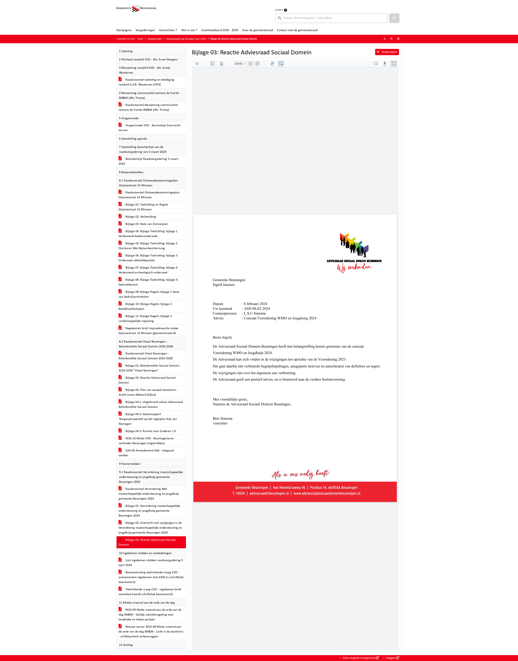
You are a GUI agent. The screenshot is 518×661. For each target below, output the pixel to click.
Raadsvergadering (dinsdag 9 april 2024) (186, 39)
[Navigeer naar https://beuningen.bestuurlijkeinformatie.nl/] (136, 15)
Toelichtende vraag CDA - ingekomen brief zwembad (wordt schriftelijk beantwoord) (150, 592)
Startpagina (124, 30)
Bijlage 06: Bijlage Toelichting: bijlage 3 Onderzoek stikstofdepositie (148, 258)
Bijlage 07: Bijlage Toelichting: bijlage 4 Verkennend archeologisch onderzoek (148, 270)
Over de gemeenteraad (257, 30)
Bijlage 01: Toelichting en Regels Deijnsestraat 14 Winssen (143, 207)
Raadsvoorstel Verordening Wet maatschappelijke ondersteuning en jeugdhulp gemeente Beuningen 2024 (149, 493)
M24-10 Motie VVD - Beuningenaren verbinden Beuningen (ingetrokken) (146, 441)
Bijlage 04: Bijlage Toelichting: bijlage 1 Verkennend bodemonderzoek (148, 234)
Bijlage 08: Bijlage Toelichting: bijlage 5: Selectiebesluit (148, 282)
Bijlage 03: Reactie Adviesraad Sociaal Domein (147, 542)
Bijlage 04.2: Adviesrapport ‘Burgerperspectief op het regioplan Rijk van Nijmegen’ (148, 419)
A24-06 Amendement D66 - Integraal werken (146, 453)
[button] (394, 18)
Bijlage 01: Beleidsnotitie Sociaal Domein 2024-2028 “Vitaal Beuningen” (149, 368)
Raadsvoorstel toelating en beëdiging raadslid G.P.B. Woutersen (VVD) (146, 82)
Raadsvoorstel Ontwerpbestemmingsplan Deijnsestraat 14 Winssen (149, 195)
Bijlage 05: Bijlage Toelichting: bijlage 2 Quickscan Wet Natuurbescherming (148, 246)
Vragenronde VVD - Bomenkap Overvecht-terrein (150, 128)
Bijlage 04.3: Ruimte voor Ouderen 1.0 (150, 431)
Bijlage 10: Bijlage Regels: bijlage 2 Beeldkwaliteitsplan (145, 307)
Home (140, 39)
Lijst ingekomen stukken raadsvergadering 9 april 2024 (151, 563)
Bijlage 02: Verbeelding (140, 216)
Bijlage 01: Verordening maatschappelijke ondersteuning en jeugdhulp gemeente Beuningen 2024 (149, 510)
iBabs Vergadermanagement (359, 658)
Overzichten (167, 30)
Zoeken (279, 10)
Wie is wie (188, 30)
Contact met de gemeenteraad (297, 30)
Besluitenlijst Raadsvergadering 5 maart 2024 (148, 161)
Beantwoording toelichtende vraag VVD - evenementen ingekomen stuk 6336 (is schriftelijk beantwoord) (151, 577)
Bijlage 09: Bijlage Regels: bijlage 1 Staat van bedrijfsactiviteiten (149, 294)
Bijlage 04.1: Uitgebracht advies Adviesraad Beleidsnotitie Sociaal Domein (151, 405)
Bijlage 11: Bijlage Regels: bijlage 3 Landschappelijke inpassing (145, 319)
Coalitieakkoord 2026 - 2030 (219, 30)
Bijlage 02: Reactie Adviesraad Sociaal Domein (147, 380)
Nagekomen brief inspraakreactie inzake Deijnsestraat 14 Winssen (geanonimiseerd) (148, 331)
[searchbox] (331, 18)
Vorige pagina (389, 52)
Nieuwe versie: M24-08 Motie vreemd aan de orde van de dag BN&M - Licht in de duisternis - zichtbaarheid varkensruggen (151, 631)
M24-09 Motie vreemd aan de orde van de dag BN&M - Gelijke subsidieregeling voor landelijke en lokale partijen (150, 614)
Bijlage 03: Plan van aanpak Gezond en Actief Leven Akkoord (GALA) (147, 392)
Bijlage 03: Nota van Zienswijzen (146, 224)
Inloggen (390, 658)
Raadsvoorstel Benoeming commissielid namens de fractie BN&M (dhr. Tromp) (148, 107)
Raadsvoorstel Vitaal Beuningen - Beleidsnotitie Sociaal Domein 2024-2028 (146, 356)
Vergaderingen (145, 30)
